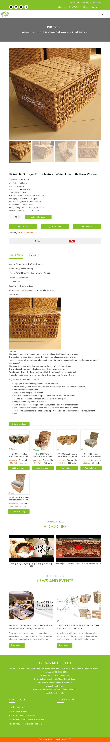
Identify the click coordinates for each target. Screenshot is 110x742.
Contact (24, 226)
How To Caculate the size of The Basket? (26, 724)
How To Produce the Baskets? (22, 715)
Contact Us (96, 7)
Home (26, 32)
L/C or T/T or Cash (30, 210)
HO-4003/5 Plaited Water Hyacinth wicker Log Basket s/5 (19, 455)
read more (15, 645)
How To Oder (74, 7)
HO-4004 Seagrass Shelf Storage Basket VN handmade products (91, 455)
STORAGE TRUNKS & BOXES (29, 233)
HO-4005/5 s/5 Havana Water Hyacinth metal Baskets (67, 455)
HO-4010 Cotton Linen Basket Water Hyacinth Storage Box (19, 498)
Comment (33, 255)
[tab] (16, 255)
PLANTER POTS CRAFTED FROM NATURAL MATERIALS (75, 627)
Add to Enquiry (38, 217)
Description (16, 255)
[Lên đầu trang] (103, 735)
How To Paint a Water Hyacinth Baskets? (26, 720)
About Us (62, 7)
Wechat (88, 226)
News (85, 7)
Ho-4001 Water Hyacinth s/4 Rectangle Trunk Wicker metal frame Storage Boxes (43, 455)
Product (35, 32)
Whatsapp (56, 226)
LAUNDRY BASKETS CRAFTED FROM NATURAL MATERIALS (30, 627)
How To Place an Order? (19, 711)
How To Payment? (16, 707)
